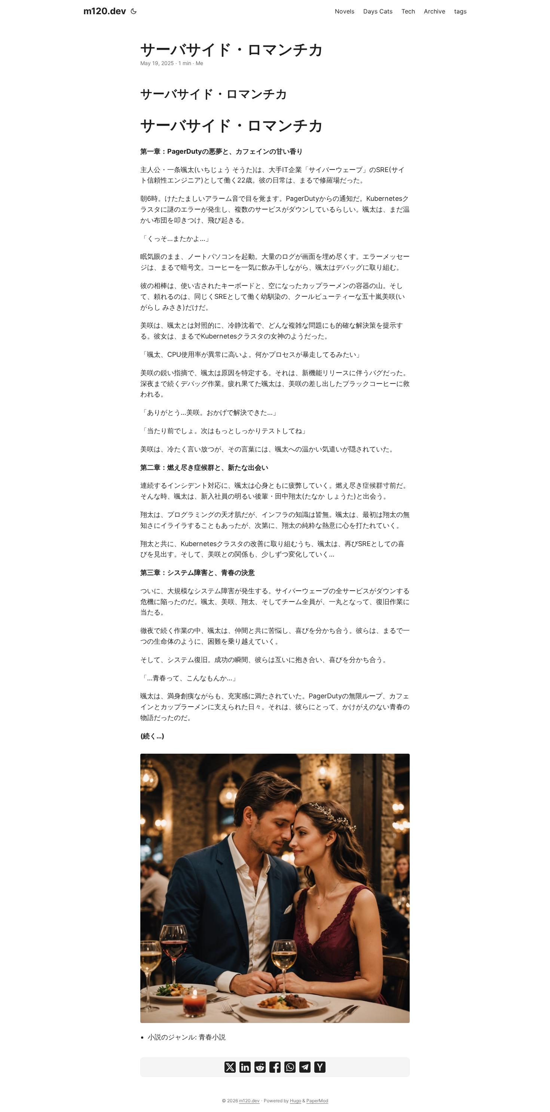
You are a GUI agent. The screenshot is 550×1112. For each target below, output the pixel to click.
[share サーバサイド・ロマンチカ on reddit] (260, 1067)
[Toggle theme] (133, 11)
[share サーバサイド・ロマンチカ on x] (230, 1067)
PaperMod (317, 1100)
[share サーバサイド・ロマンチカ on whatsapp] (290, 1067)
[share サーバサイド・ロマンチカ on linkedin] (245, 1067)
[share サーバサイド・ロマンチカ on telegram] (305, 1067)
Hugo (295, 1100)
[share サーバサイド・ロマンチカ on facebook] (275, 1067)
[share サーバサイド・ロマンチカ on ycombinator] (320, 1067)
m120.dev (104, 11)
